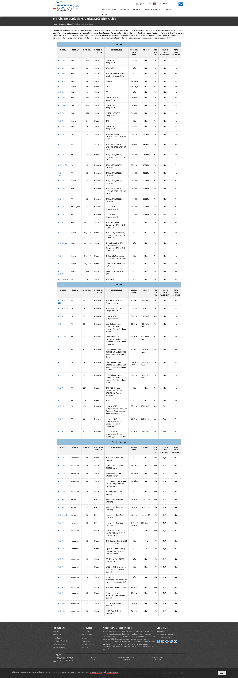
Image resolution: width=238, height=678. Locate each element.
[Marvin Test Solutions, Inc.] (67, 11)
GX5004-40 (62, 515)
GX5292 (61, 181)
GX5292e (61, 189)
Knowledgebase (88, 644)
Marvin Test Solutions (64, 660)
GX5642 (61, 256)
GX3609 (61, 73)
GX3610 (61, 81)
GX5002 (61, 507)
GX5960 (61, 611)
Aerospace (57, 635)
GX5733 (61, 264)
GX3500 (61, 60)
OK (221, 673)
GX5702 (61, 541)
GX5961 (61, 406)
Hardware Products (60, 641)
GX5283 (61, 155)
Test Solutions (108, 9)
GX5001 (61, 499)
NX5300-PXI (63, 279)
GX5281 (61, 134)
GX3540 (61, 491)
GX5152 (61, 362)
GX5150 (61, 324)
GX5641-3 (62, 233)
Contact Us (163, 631)
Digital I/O (71, 24)
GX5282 (61, 144)
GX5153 (61, 375)
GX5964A (62, 432)
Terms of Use (112, 672)
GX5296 (61, 215)
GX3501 (61, 458)
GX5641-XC (62, 243)
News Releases (87, 635)
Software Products (60, 644)
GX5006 (61, 523)
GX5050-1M (63, 308)
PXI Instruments (59, 647)
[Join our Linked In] (163, 641)
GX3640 (61, 92)
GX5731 (61, 388)
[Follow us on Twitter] (167, 641)
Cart (150, 4)
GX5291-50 (62, 165)
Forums (85, 647)
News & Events (152, 9)
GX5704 (61, 549)
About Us (85, 631)
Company (168, 9)
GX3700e (61, 105)
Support (137, 9)
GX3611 (61, 87)
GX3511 (61, 481)
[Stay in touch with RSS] (171, 641)
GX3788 (61, 126)
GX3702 (61, 113)
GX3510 (61, 473)
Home (55, 24)
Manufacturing (58, 638)
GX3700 (61, 97)
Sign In (141, 4)
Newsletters (86, 641)
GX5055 (61, 316)
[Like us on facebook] (158, 641)
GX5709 (61, 559)
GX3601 (61, 68)
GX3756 (61, 121)
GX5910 (61, 587)
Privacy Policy (96, 672)
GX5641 (61, 222)
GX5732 (61, 401)
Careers (104, 14)
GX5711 (61, 567)
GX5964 (61, 419)
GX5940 (61, 603)
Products (124, 9)
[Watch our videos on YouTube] (176, 641)
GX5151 (61, 349)
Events (84, 638)
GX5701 (61, 531)
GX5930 (61, 593)
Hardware (62, 24)
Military (56, 631)
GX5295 (61, 207)
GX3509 (61, 465)
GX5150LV (62, 337)
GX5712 (61, 577)
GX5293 (61, 199)
